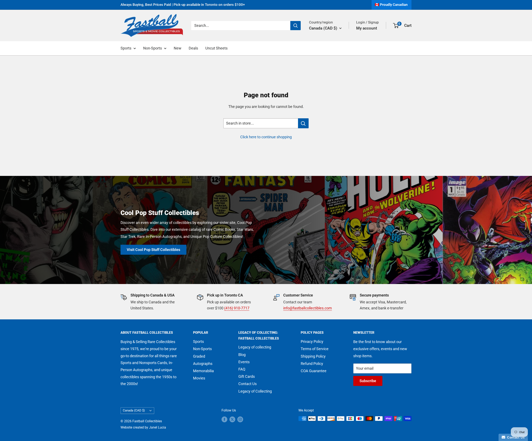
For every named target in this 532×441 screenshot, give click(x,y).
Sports (126, 48)
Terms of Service (315, 349)
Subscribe (368, 381)
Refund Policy (312, 363)
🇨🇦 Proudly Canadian (391, 4)
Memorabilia (203, 371)
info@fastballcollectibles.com (307, 308)
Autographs (202, 363)
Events (244, 362)
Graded (199, 356)
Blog (242, 354)
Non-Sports (152, 48)
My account (366, 28)
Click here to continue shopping (266, 137)
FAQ (241, 369)
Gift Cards (246, 376)
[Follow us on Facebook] (224, 419)
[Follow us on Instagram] (240, 419)
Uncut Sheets (216, 48)
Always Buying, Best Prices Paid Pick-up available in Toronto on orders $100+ (183, 4)
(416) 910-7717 (236, 308)
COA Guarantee (313, 371)
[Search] (295, 25)
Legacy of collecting (254, 347)
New (177, 48)
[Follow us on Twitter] (232, 419)
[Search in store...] (303, 123)
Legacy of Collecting (255, 391)
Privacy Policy (312, 341)
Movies (199, 378)
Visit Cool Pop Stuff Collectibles (153, 249)
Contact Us (247, 384)
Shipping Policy (313, 356)
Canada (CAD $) (134, 410)
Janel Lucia (157, 427)
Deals (193, 48)
